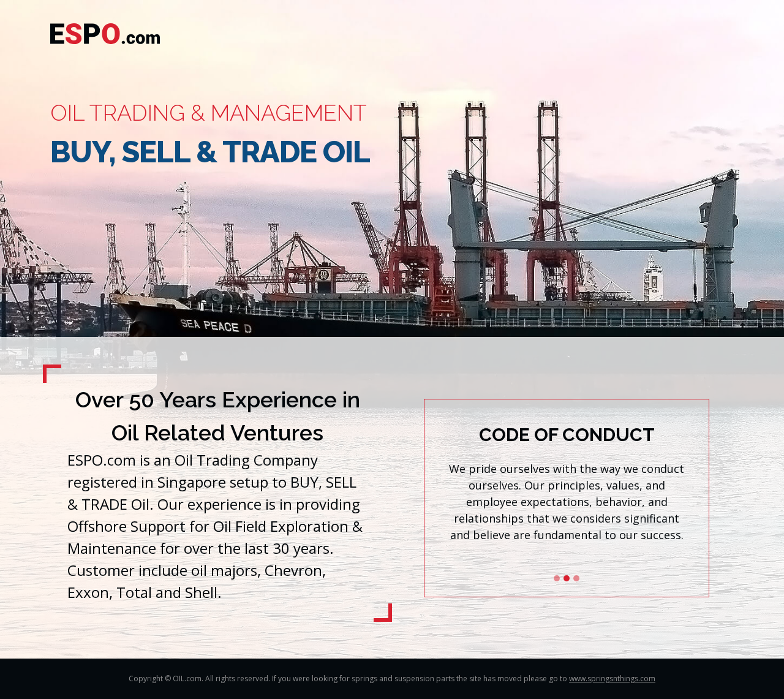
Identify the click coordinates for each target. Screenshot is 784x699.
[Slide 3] (576, 578)
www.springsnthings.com (612, 678)
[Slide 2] (567, 578)
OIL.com (187, 678)
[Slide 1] (557, 578)
